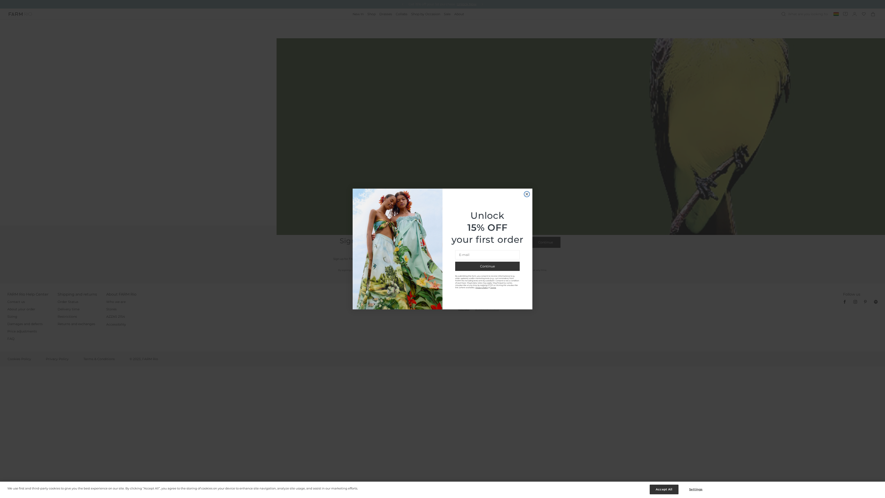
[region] (442, 490)
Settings (695, 489)
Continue (487, 266)
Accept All (664, 489)
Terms (493, 287)
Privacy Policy (481, 287)
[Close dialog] (527, 194)
